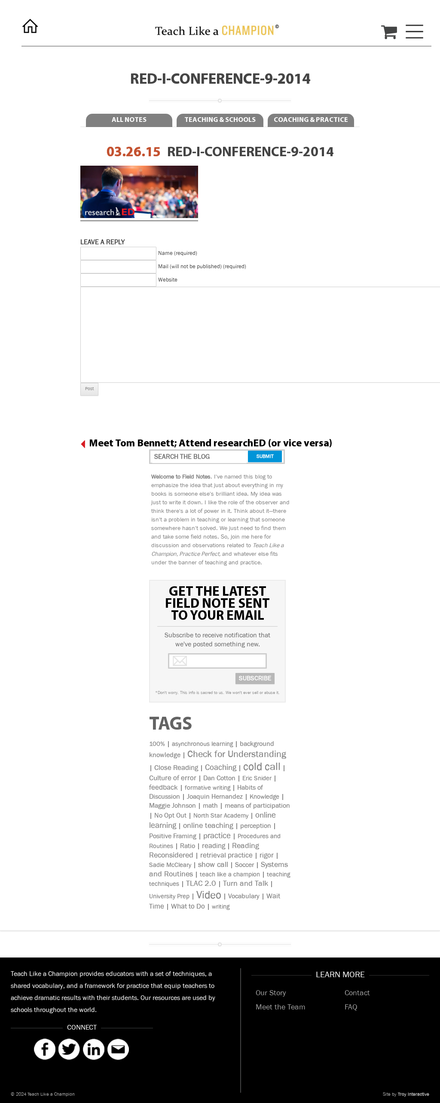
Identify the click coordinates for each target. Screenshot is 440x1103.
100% (157, 744)
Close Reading (176, 768)
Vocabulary (244, 896)
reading (213, 846)
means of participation (257, 805)
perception (255, 825)
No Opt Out (170, 815)
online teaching (208, 825)
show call (213, 865)
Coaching (220, 768)
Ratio (187, 846)
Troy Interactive (413, 1094)
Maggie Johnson (172, 805)
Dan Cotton (219, 778)
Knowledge (264, 797)
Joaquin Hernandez (215, 796)
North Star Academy (220, 816)
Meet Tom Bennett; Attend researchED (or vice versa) (210, 444)
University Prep (169, 896)
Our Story (271, 993)
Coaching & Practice (311, 120)
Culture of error (172, 778)
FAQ (351, 1007)
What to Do (188, 906)
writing (220, 907)
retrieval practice (226, 855)
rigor (267, 855)
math (210, 805)
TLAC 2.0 (201, 883)
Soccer (244, 865)
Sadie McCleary (170, 865)
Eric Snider (257, 778)
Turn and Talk (245, 883)
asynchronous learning (202, 744)
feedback (163, 787)
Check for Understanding (236, 754)
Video (208, 895)
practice (217, 836)
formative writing (207, 788)
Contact (357, 993)
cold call (262, 766)
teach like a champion (230, 874)
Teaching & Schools (220, 120)
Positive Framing (172, 836)
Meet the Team (281, 1007)
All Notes (129, 120)
